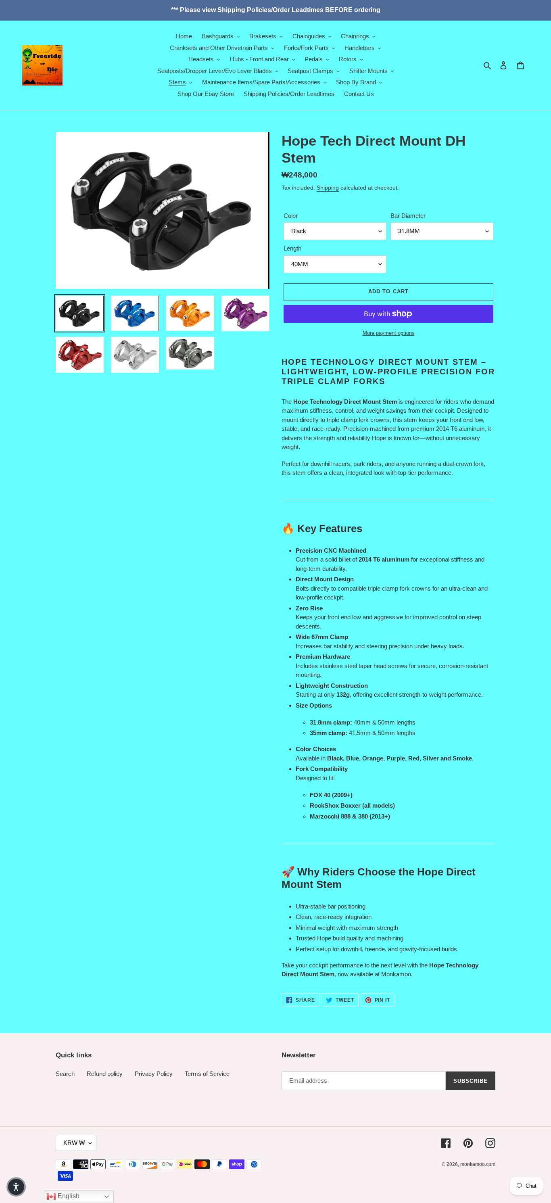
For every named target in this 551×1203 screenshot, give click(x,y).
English (67, 1196)
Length (292, 248)
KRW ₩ (74, 1142)
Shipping (328, 187)
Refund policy (105, 1073)
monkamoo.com (477, 1164)
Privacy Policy (154, 1073)
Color (291, 215)
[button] (16, 1187)
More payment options (389, 333)
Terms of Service (207, 1073)
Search (65, 1073)
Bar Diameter (408, 215)
